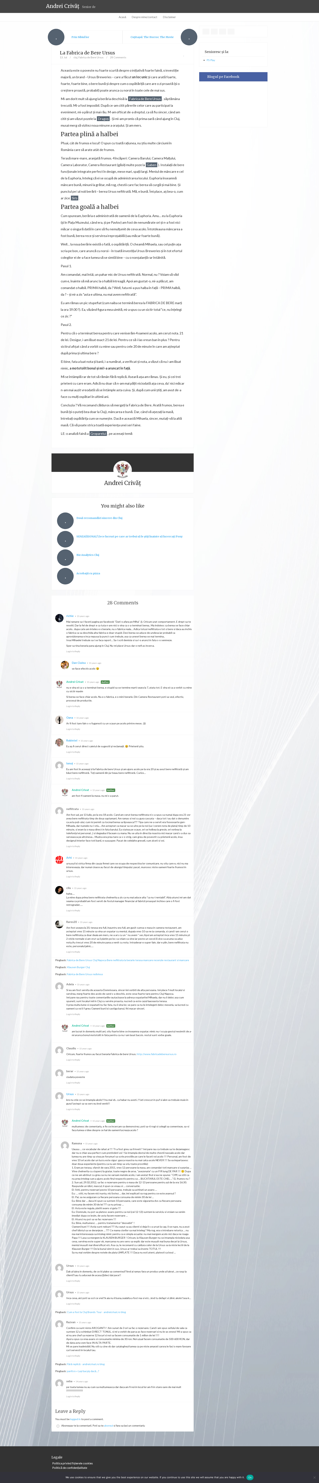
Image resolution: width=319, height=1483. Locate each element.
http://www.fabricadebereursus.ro (156, 1054)
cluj (75, 57)
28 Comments (118, 57)
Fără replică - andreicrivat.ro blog (86, 1364)
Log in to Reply (73, 651)
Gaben (151, 165)
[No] (314, 1477)
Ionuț (69, 763)
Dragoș (103, 119)
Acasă (122, 17)
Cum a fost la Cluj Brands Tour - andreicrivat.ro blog (96, 1312)
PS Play (211, 60)
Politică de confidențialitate (69, 1467)
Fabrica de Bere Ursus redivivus (85, 974)
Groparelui (98, 433)
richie (70, 615)
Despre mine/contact (144, 17)
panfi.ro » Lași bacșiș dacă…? (83, 1371)
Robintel (71, 740)
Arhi (69, 857)
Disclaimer (169, 17)
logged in (75, 1419)
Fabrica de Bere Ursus (91, 57)
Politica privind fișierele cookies (72, 1463)
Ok (250, 1477)
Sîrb (74, 198)
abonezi (108, 1425)
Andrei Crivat (75, 681)
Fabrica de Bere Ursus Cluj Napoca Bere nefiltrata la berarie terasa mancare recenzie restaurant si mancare (128, 960)
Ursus (70, 1094)
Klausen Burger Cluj (78, 967)
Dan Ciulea (79, 662)
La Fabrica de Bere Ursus (87, 53)
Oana (69, 717)
